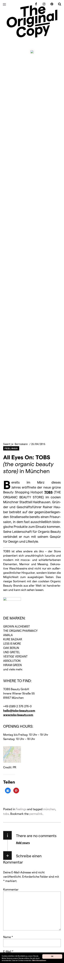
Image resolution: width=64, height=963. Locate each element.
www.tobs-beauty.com (18, 714)
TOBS (48, 492)
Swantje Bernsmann (16, 444)
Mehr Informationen (39, 961)
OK (52, 956)
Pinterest (50, 4)
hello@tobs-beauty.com (19, 710)
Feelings (11, 448)
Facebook (34, 4)
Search (58, 4)
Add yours (23, 842)
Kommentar (10, 889)
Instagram (42, 4)
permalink (35, 813)
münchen (49, 809)
